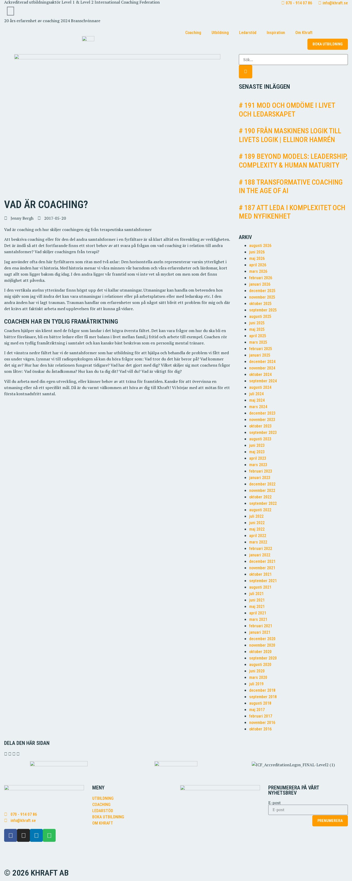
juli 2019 (256, 683)
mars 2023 (258, 464)
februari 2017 (260, 716)
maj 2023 (257, 451)
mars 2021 (258, 619)
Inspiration (276, 32)
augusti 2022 (260, 509)
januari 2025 (259, 355)
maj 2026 (257, 258)
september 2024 (263, 380)
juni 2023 (257, 445)
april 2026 (257, 264)
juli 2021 (256, 593)
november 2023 (262, 419)
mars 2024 (258, 406)
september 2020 (263, 658)
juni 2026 (257, 252)
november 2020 (262, 645)
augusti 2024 (260, 387)
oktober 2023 (260, 426)
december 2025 (262, 290)
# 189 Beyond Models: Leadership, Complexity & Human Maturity (293, 160)
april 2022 (257, 535)
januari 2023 (259, 477)
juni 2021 (257, 600)
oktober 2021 (260, 574)
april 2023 (257, 458)
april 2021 (257, 613)
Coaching (193, 32)
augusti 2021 (260, 587)
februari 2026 (260, 277)
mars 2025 (258, 342)
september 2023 (263, 432)
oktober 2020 (260, 651)
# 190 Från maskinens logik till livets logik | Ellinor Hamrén (290, 135)
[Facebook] (10, 835)
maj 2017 (257, 709)
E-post (274, 803)
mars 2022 (258, 542)
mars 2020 (258, 677)
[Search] (245, 71)
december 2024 (262, 361)
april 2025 (257, 335)
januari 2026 (259, 284)
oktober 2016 (260, 729)
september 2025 (263, 310)
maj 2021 (257, 606)
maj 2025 (257, 329)
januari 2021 (259, 632)
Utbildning (220, 32)
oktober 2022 (260, 497)
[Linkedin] (36, 835)
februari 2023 (260, 471)
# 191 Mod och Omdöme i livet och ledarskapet (287, 109)
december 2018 (262, 690)
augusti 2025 (260, 316)
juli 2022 (256, 516)
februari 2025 (260, 348)
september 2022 (263, 503)
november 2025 (262, 297)
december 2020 (262, 638)
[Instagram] (23, 835)
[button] (5, 754)
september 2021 (263, 580)
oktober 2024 (260, 374)
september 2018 (263, 696)
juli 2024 (256, 393)
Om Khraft (304, 32)
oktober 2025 (260, 303)
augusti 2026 (260, 245)
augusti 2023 (260, 439)
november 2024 (262, 368)
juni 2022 (257, 522)
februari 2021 (260, 625)
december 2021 (262, 561)
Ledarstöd (247, 32)
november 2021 (262, 567)
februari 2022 (260, 548)
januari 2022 (259, 555)
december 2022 (262, 484)
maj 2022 (257, 529)
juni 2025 (257, 322)
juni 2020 (257, 671)
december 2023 (262, 413)
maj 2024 (257, 400)
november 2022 (262, 490)
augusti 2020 (260, 664)
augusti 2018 (260, 703)
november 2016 (262, 722)
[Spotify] (49, 835)
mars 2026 (258, 271)
